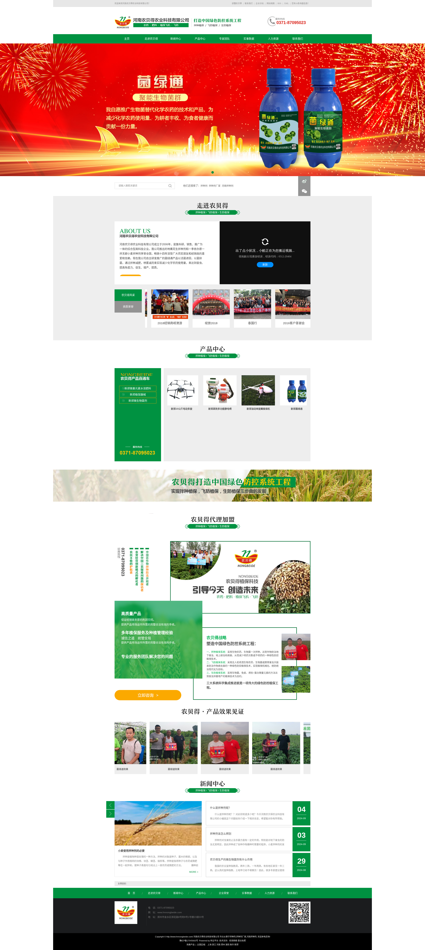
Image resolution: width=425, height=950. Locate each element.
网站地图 (271, 3)
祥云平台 (214, 941)
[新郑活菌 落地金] (277, 390)
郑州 (223, 945)
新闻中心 (175, 38)
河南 (218, 945)
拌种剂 (204, 185)
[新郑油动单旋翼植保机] (200, 390)
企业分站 (260, 3)
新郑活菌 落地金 (277, 408)
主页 (126, 38)
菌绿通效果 (116, 769)
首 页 (131, 893)
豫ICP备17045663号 (188, 941)
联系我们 (249, 3)
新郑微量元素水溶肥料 (138, 388)
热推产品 (191, 945)
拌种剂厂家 (214, 185)
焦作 (232, 945)
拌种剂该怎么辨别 (220, 833)
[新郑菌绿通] (238, 390)
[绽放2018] (176, 304)
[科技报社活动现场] (300, 304)
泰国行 (217, 323)
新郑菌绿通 (239, 408)
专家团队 (224, 38)
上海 (210, 945)
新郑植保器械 (138, 394)
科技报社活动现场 (300, 323)
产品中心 (200, 38)
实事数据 (249, 38)
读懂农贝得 (237, 3)
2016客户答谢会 (259, 323)
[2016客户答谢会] (259, 304)
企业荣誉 (224, 893)
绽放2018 (176, 323)
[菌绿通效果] (116, 743)
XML (286, 3)
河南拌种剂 (227, 185)
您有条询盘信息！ (301, 3)
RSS (279, 3)
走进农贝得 (151, 38)
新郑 (236, 945)
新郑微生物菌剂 (137, 400)
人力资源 (273, 38)
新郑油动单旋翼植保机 (200, 408)
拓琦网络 (233, 941)
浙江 (214, 945)
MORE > (193, 872)
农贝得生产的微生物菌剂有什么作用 (231, 859)
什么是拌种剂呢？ (220, 807)
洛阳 (227, 945)
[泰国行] (217, 304)
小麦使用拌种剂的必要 (131, 850)
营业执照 (242, 941)
